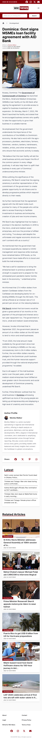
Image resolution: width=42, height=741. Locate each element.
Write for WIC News (8, 725)
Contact (24, 715)
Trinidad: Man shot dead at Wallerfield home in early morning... (20, 495)
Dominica (20, 395)
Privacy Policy (26, 720)
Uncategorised (14, 23)
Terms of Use (26, 725)
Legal (4, 720)
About (4, 715)
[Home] (3, 23)
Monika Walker (12, 45)
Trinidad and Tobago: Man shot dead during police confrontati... (20, 482)
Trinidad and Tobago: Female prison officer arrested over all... (20, 501)
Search (34, 16)
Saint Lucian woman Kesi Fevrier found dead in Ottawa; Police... (20, 476)
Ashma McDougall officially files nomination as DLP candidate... (20, 489)
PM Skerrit (6, 308)
